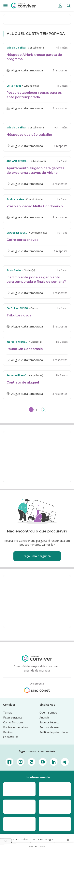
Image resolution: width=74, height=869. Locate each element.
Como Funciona (13, 722)
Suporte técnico (49, 722)
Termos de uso (49, 727)
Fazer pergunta (12, 717)
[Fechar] (67, 840)
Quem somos (48, 712)
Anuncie (44, 717)
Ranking (8, 732)
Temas (7, 712)
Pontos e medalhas (15, 727)
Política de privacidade (53, 732)
